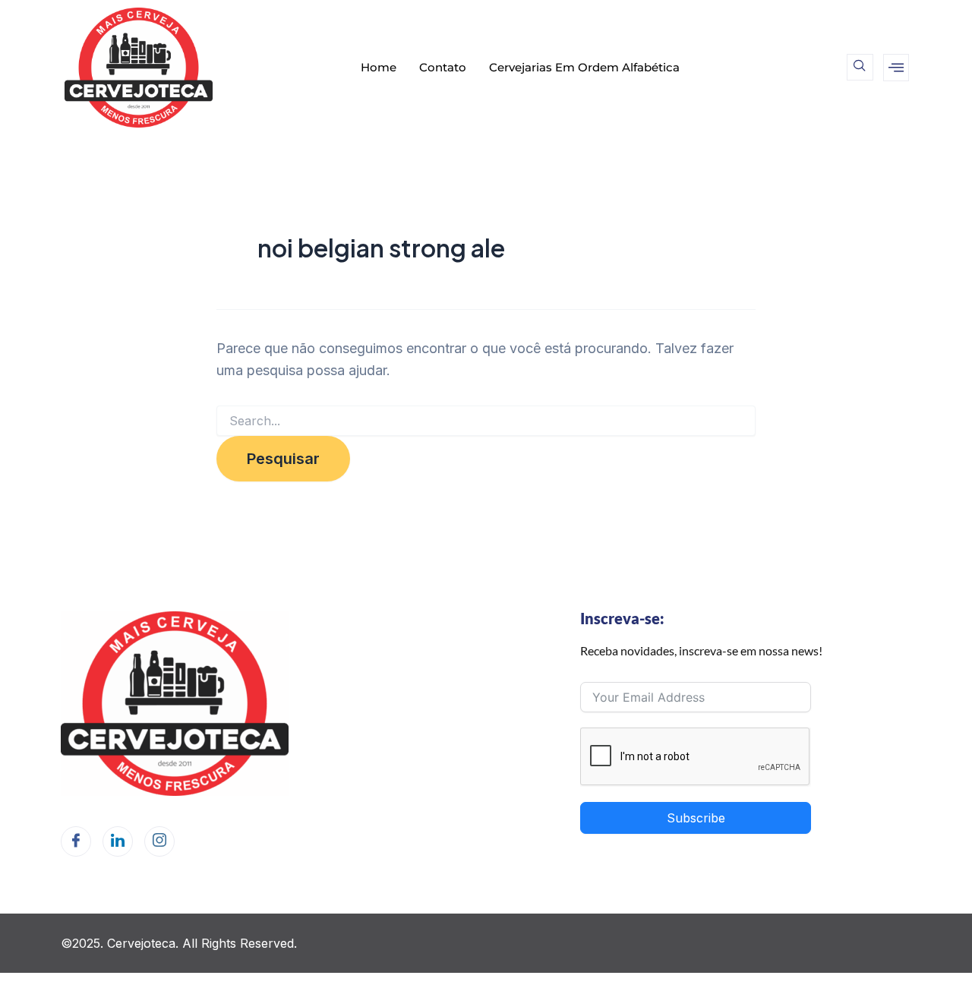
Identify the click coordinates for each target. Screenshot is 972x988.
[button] (860, 67)
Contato (442, 67)
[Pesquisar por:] (486, 421)
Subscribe (696, 817)
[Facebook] (76, 841)
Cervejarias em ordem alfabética (584, 67)
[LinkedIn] (118, 841)
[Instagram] (159, 841)
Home (378, 67)
